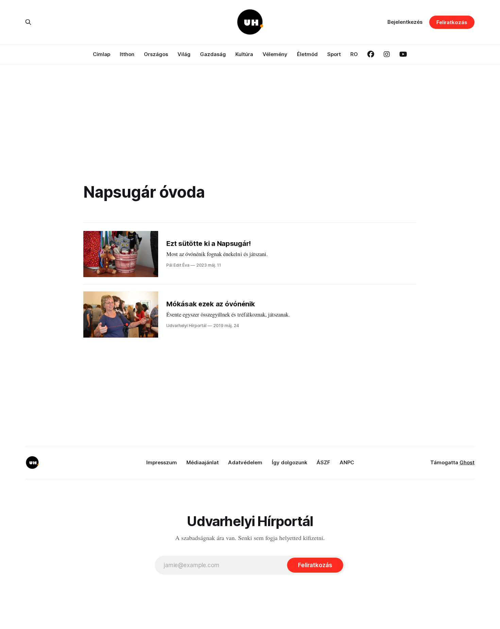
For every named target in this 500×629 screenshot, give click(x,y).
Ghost (467, 462)
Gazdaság (213, 54)
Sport (334, 54)
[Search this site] (28, 22)
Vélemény (275, 54)
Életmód (307, 54)
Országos (156, 54)
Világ (184, 54)
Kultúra (244, 54)
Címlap (101, 54)
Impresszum (161, 462)
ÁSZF (323, 462)
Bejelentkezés (404, 22)
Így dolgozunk (289, 462)
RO (354, 54)
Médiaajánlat (202, 462)
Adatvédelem (245, 462)
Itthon (127, 54)
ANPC (347, 462)
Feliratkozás (451, 22)
